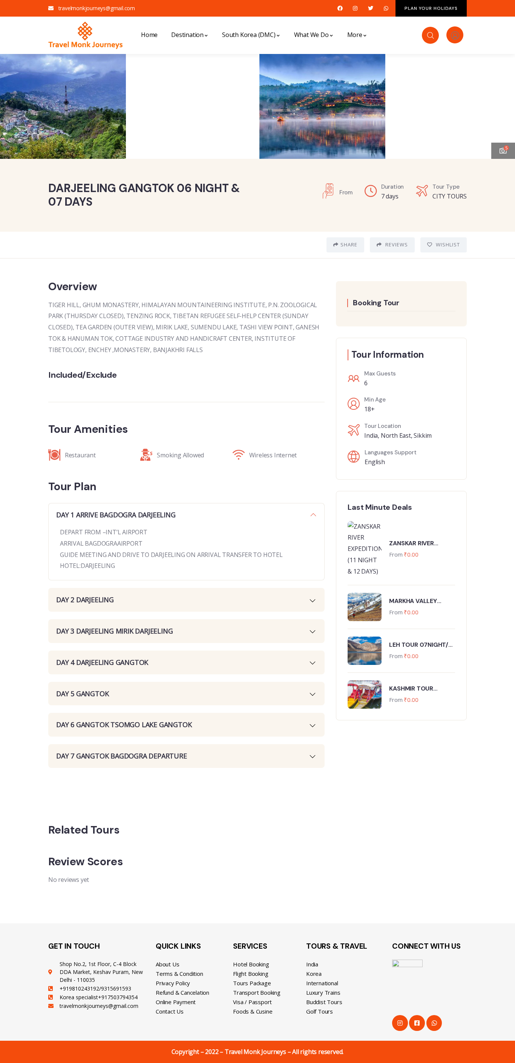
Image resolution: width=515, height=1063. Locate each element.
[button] (501, 101)
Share (348, 244)
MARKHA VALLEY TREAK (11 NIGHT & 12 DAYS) (419, 601)
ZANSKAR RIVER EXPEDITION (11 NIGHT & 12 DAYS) (420, 543)
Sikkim (423, 435)
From (395, 554)
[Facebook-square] (417, 1023)
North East (396, 435)
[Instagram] (355, 8)
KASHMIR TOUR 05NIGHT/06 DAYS (415, 689)
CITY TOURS (449, 196)
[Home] (85, 35)
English (375, 462)
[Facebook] (340, 8)
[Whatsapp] (386, 8)
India (371, 435)
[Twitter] (371, 8)
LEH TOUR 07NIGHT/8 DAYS (420, 645)
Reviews (396, 244)
